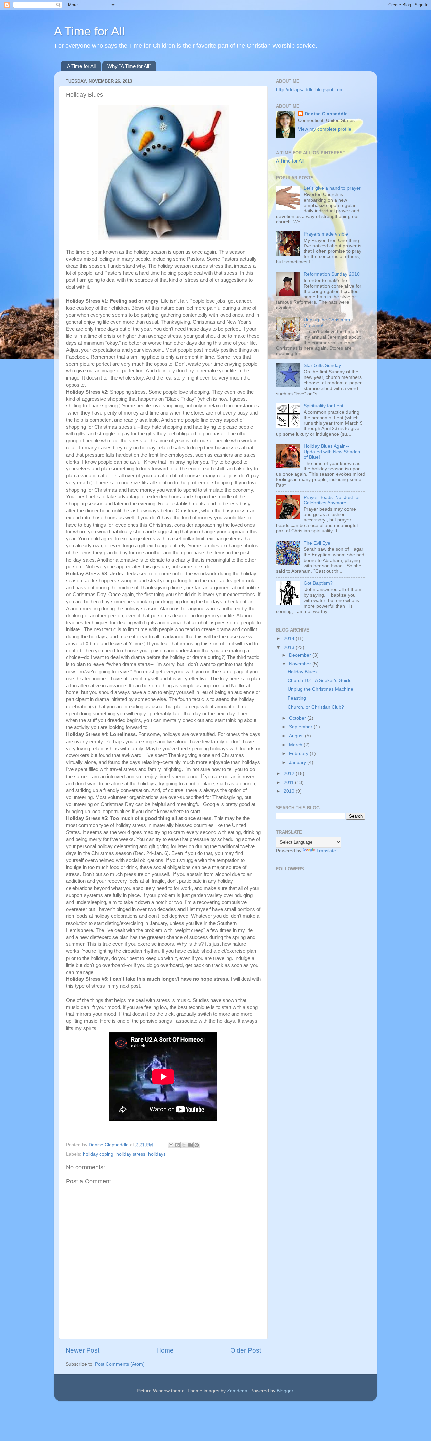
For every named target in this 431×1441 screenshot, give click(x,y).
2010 (290, 791)
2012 (290, 773)
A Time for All (89, 31)
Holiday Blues (302, 671)
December (300, 655)
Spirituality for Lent (323, 405)
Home (165, 1350)
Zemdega (237, 1390)
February (299, 753)
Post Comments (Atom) (120, 1364)
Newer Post (82, 1350)
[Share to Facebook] (190, 1145)
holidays (157, 1154)
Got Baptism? (318, 583)
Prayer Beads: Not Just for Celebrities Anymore (332, 500)
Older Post (245, 1350)
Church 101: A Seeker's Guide (320, 680)
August (297, 735)
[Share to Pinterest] (196, 1145)
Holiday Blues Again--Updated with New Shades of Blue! (332, 452)
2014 (290, 638)
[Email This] (171, 1145)
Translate (326, 850)
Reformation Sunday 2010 (332, 274)
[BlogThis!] (177, 1145)
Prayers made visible (326, 234)
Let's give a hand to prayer (332, 188)
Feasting (297, 698)
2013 (290, 647)
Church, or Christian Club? (316, 707)
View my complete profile (324, 129)
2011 (289, 782)
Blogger (285, 1390)
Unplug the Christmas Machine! (321, 689)
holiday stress (130, 1154)
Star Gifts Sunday (322, 365)
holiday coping (98, 1154)
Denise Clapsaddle (326, 113)
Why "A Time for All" (129, 66)
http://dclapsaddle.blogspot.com (310, 89)
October (298, 718)
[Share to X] (183, 1145)
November (300, 664)
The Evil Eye (317, 543)
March (296, 744)
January (298, 762)
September (301, 726)
